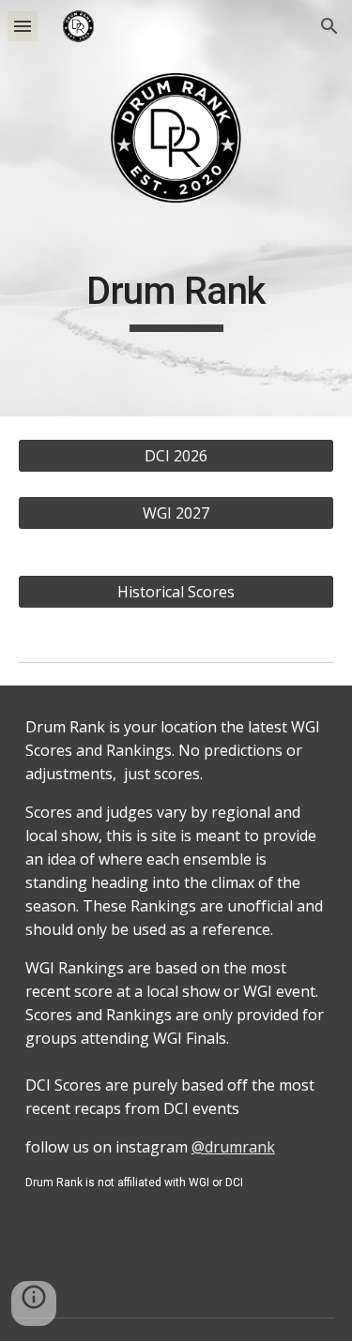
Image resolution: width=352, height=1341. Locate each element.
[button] (22, 26)
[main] (176, 308)
